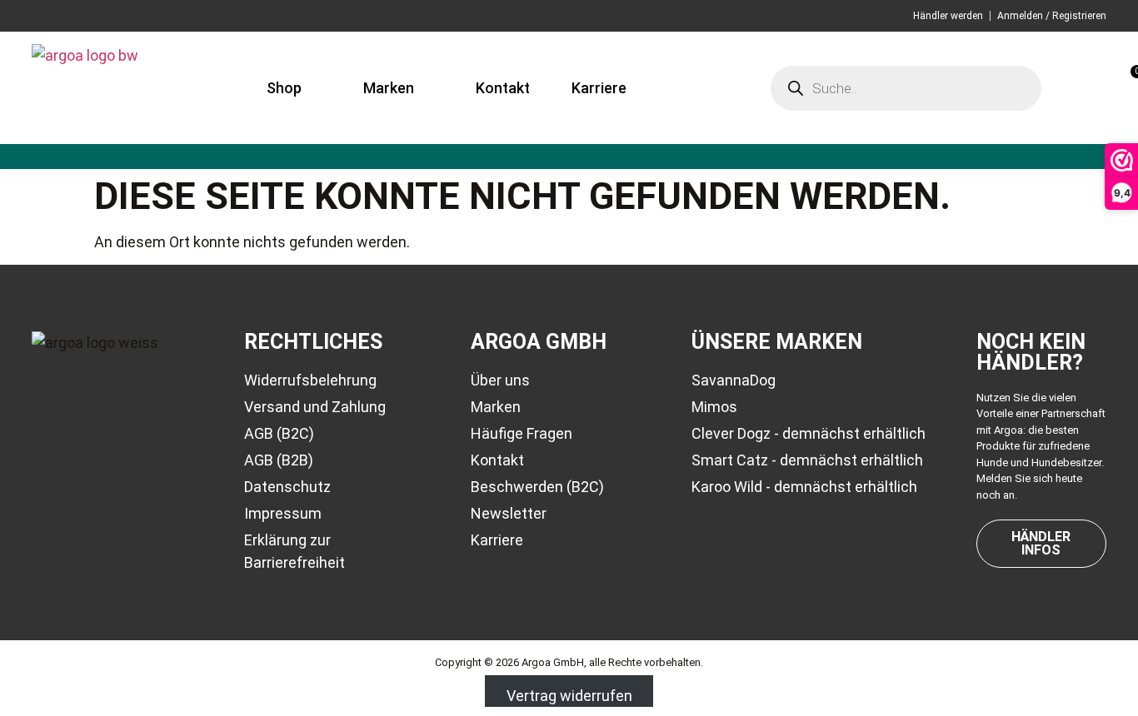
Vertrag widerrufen (569, 695)
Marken (388, 88)
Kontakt (503, 88)
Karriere (598, 88)
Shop (284, 88)
